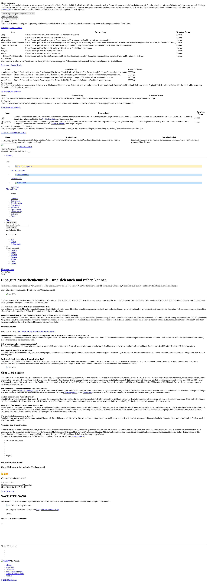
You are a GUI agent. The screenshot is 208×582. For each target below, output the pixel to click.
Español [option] (14, 255)
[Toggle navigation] (2, 268)
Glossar (9, 565)
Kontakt (9, 576)
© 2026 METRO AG (9, 580)
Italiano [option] (13, 259)
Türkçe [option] (13, 263)
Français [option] (14, 257)
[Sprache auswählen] (7, 246)
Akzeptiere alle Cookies (10, 19)
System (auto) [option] (16, 244)
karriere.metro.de (78, 436)
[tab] (104, 28)
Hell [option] (12, 240)
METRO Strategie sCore (28, 391)
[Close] (2, 472)
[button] (9, 156)
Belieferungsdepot (70, 393)
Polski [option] (13, 261)
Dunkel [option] (13, 242)
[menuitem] (109, 250)
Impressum (10, 567)
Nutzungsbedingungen (14, 571)
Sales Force (87, 393)
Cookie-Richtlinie (49, 119)
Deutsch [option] (14, 250)
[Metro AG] (14, 147)
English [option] (13, 253)
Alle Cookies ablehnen (9, 16)
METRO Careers (7, 270)
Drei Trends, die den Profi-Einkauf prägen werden (36, 331)
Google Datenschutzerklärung (47, 510)
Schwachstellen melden (15, 574)
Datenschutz (10, 569)
